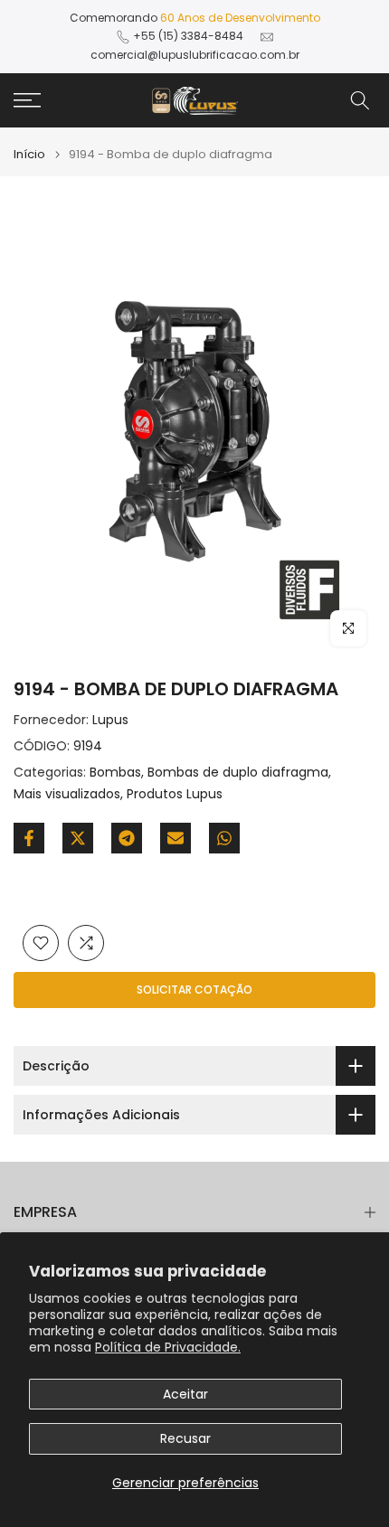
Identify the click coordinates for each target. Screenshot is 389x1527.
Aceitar (185, 1394)
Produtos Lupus (175, 794)
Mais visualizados (67, 794)
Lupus (110, 720)
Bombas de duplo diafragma (237, 772)
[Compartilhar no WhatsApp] (224, 838)
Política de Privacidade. (168, 1347)
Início (29, 154)
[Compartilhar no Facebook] (29, 838)
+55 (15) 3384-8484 (188, 35)
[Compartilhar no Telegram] (126, 838)
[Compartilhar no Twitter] (77, 838)
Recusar (185, 1438)
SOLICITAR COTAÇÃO (194, 989)
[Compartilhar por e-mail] (175, 838)
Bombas (115, 772)
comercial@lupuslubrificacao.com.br (194, 54)
